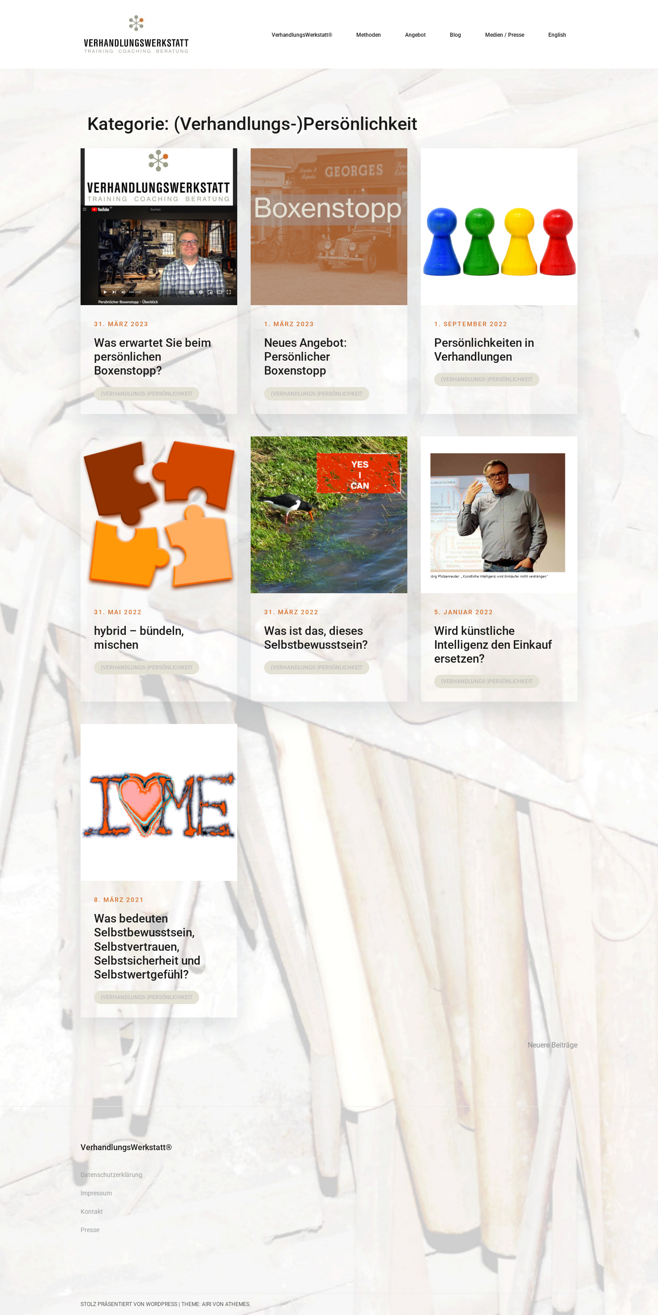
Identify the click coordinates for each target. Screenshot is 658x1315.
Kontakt (92, 1211)
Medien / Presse (504, 35)
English (557, 35)
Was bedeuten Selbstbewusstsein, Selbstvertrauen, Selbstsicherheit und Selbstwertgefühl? (147, 946)
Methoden (368, 35)
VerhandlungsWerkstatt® (302, 35)
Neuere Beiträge (552, 1045)
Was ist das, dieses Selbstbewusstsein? (316, 637)
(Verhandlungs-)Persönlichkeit (146, 394)
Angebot (415, 35)
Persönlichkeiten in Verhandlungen (484, 349)
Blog (455, 35)
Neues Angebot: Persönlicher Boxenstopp (305, 356)
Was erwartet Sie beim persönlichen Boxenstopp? (152, 356)
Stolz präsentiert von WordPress (129, 1304)
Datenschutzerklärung (111, 1174)
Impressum (96, 1193)
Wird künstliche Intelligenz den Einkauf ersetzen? (493, 644)
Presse (90, 1229)
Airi (206, 1304)
